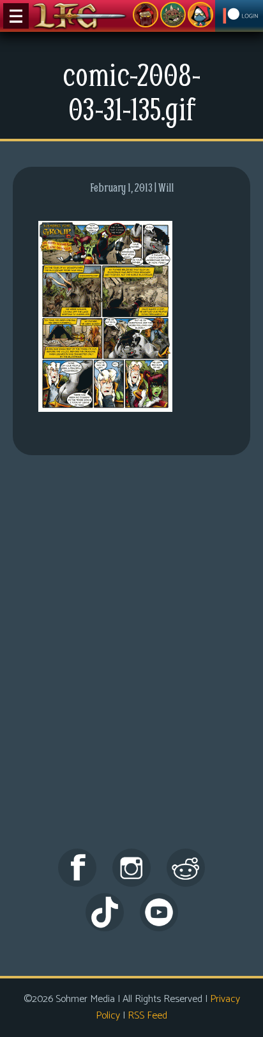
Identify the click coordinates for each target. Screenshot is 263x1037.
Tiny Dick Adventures (200, 14)
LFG (80, 16)
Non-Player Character (173, 14)
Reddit (186, 868)
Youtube (159, 912)
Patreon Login (239, 16)
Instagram (131, 868)
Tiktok (105, 912)
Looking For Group (145, 14)
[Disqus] (131, 663)
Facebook (77, 868)
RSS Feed (147, 1015)
